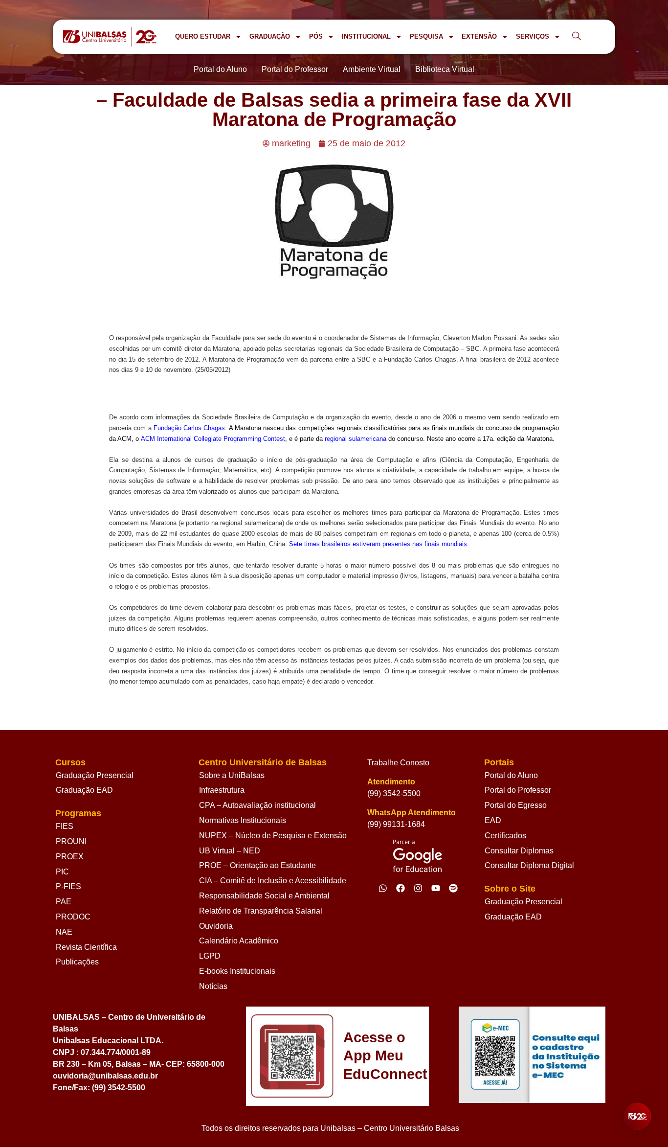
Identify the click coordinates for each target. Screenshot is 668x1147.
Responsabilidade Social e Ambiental (264, 896)
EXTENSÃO (479, 36)
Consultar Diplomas (519, 851)
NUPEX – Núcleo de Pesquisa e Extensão (273, 835)
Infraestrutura (222, 790)
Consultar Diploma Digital (529, 865)
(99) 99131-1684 (396, 824)
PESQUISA (426, 36)
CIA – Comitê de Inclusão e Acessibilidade (272, 880)
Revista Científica (86, 947)
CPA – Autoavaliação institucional (257, 805)
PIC (62, 872)
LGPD (210, 956)
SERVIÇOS (532, 36)
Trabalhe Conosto (398, 762)
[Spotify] (453, 888)
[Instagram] (418, 888)
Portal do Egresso (516, 805)
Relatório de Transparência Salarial (260, 911)
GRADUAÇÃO (269, 36)
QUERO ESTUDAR (202, 36)
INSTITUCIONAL (366, 36)
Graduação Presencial (95, 775)
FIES (64, 826)
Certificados (505, 835)
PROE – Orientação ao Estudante (257, 865)
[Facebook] (400, 888)
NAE (64, 932)
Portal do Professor (518, 790)
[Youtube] (436, 888)
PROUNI (71, 841)
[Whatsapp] (383, 888)
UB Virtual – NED (229, 851)
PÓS (316, 36)
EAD (493, 820)
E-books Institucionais (237, 971)
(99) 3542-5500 (394, 793)
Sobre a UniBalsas (232, 775)
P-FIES (68, 886)
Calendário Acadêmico (238, 941)
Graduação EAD (84, 790)
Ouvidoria (216, 926)
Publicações (77, 962)
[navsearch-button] (576, 36)
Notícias (213, 986)
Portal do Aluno (511, 775)
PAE (63, 901)
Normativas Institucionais (242, 820)
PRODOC (73, 917)
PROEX (70, 856)
